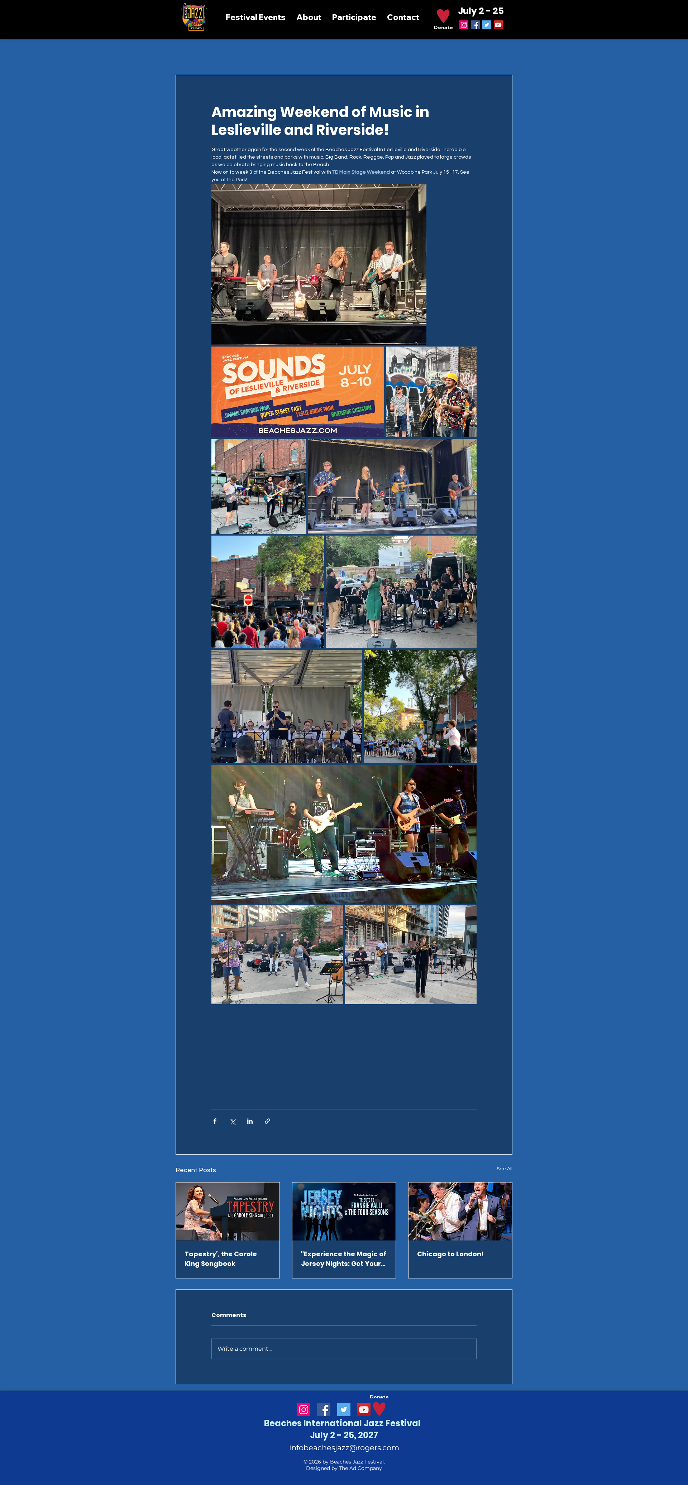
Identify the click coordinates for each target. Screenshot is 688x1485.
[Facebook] (475, 24)
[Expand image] (318, 264)
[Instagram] (463, 24)
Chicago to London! (450, 1253)
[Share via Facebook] (214, 1121)
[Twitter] (486, 24)
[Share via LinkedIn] (250, 1121)
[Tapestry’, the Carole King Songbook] (228, 1211)
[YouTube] (498, 24)
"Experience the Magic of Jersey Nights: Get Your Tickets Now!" (343, 1258)
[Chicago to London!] (460, 1211)
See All (504, 1168)
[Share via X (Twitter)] (232, 1121)
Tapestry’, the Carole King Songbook (221, 1258)
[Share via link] (267, 1121)
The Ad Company (360, 1468)
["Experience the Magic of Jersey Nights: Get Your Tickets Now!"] (344, 1211)
